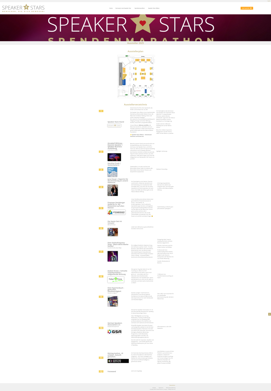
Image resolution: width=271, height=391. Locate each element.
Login (268, 1)
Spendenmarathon (140, 8)
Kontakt (154, 387)
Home (111, 8)
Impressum (161, 387)
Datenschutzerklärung (170, 387)
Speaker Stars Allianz (153, 8)
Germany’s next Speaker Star (123, 8)
